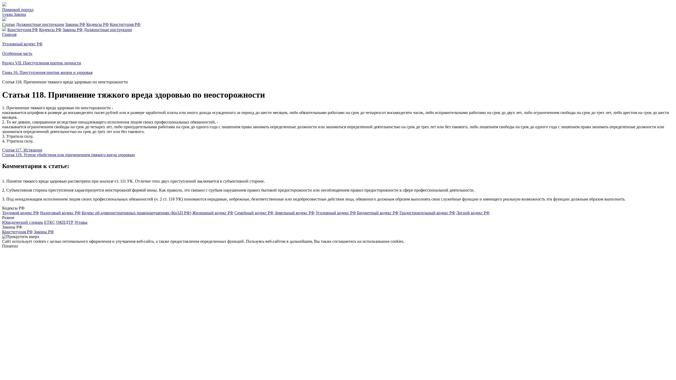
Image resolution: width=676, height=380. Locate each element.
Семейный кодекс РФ (254, 213)
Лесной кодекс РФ (473, 213)
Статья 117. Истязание (22, 150)
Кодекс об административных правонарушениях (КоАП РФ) (136, 213)
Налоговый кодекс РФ (60, 213)
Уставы (80, 222)
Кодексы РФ (97, 24)
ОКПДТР (64, 222)
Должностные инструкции (40, 24)
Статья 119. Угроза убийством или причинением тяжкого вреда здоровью (68, 155)
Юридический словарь (22, 222)
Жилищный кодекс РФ (212, 213)
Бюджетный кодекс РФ (377, 213)
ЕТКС (49, 222)
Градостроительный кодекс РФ (427, 213)
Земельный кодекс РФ (294, 213)
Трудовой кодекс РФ (20, 213)
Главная (9, 34)
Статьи (8, 24)
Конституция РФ (125, 24)
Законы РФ (75, 24)
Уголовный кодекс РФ (336, 213)
